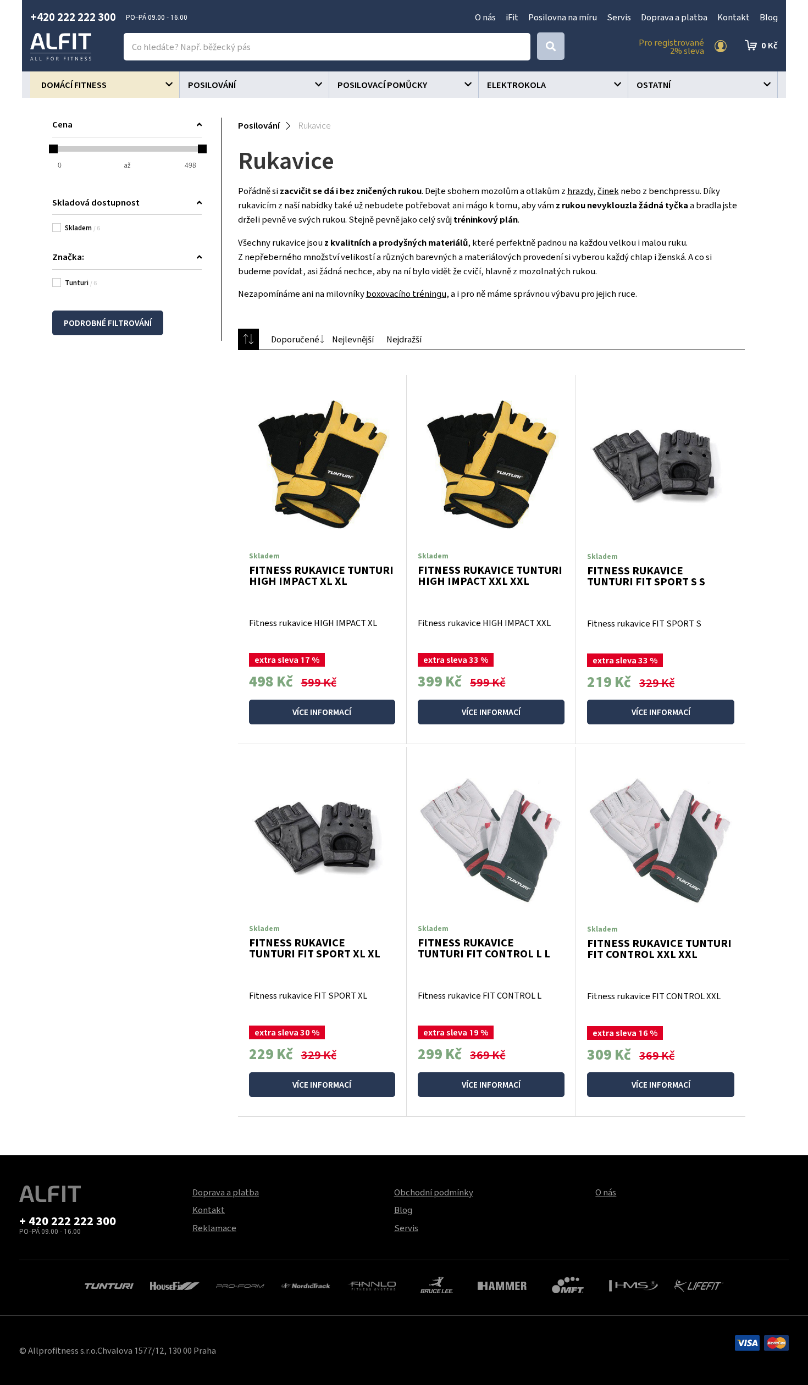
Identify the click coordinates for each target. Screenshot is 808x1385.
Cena (62, 124)
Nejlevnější (353, 339)
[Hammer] (502, 1285)
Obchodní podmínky (433, 1192)
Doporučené (295, 339)
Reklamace (214, 1228)
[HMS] (633, 1285)
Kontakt (733, 17)
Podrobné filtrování (108, 323)
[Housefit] (174, 1285)
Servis (619, 17)
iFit (512, 17)
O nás (485, 17)
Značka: (68, 257)
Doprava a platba (674, 17)
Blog (769, 17)
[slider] (53, 149)
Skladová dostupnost (96, 202)
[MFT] (568, 1284)
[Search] (551, 46)
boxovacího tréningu (406, 293)
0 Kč (769, 45)
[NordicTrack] (305, 1285)
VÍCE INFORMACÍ (321, 712)
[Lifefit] (698, 1284)
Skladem (82, 228)
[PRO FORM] (240, 1285)
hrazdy (580, 191)
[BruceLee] (436, 1284)
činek (608, 191)
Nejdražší (404, 339)
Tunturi (81, 283)
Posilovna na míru (562, 17)
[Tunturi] (109, 1285)
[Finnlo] (371, 1285)
